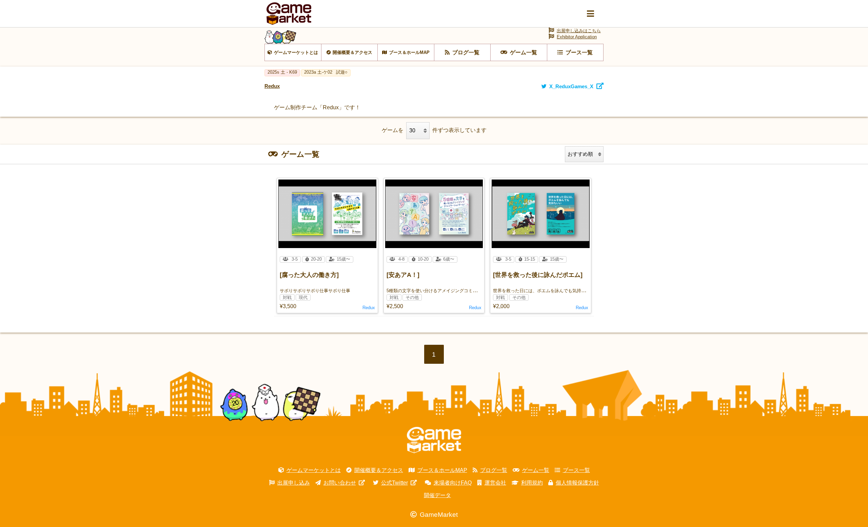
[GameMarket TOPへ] (434, 440)
